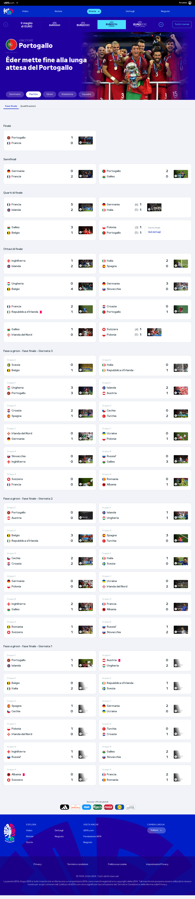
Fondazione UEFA (92, 837)
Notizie (30, 837)
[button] (94, 11)
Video (29, 831)
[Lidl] (119, 807)
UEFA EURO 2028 (8, 11)
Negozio (59, 837)
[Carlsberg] (97, 807)
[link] (25, 11)
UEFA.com (88, 831)
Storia (29, 842)
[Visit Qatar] (130, 807)
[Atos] (86, 807)
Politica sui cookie (117, 864)
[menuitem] (35, 11)
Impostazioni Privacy (157, 864)
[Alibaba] (75, 807)
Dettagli (59, 831)
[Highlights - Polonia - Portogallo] (145, 230)
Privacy (38, 864)
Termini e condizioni (77, 864)
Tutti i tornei (182, 24)
